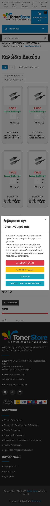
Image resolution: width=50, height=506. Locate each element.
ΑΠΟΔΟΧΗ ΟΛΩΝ (25, 263)
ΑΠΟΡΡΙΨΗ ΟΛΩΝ (25, 269)
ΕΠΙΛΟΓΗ (25, 276)
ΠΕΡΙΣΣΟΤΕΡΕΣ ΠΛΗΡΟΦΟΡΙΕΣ (25, 283)
